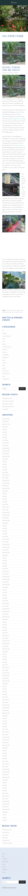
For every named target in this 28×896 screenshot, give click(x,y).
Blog (3, 856)
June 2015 (4, 689)
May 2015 (4, 691)
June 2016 (4, 656)
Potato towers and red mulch (11, 68)
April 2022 (4, 469)
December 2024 (5, 418)
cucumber (8, 310)
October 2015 (5, 678)
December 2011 (5, 801)
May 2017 (4, 627)
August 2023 (5, 426)
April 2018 (4, 598)
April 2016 (4, 662)
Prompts (4, 867)
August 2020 (5, 523)
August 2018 (5, 587)
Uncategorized (5, 378)
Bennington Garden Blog (18, 119)
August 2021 (5, 491)
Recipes (4, 368)
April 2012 (4, 790)
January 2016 (5, 670)
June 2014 (4, 721)
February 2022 (5, 475)
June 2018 (4, 592)
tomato (21, 312)
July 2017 (4, 622)
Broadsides (4, 869)
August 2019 (5, 555)
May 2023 (4, 434)
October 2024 (5, 421)
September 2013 (6, 745)
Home (3, 853)
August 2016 (5, 651)
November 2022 (6, 450)
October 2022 (5, 453)
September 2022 (6, 456)
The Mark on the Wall (7, 843)
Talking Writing (5, 840)
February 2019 (5, 571)
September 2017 (6, 616)
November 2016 (6, 643)
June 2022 (4, 464)
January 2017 (5, 638)
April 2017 (4, 630)
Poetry (3, 360)
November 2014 (6, 707)
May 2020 (4, 531)
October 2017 (5, 614)
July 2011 (4, 814)
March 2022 (5, 472)
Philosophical (5, 357)
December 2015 (5, 672)
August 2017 (5, 619)
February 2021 (5, 507)
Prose (3, 365)
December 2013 (5, 737)
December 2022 (5, 448)
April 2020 (4, 533)
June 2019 (4, 560)
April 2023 (4, 437)
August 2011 (5, 812)
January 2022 (5, 477)
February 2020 (5, 539)
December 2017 (5, 608)
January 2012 (5, 798)
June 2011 (4, 817)
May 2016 (4, 659)
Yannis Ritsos (5, 409)
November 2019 (6, 547)
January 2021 (5, 509)
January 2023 (5, 445)
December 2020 (5, 512)
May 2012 (4, 788)
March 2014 (5, 729)
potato (6, 312)
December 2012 (5, 769)
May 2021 (4, 499)
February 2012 (5, 796)
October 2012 (5, 774)
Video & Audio (5, 861)
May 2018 (4, 595)
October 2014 (5, 710)
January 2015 (5, 702)
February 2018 (5, 603)
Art (3, 330)
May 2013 (4, 755)
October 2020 (5, 517)
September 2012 (6, 777)
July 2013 (4, 750)
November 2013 (6, 739)
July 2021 (4, 493)
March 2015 (5, 697)
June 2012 (4, 785)
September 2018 (6, 584)
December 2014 (5, 705)
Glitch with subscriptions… (8, 406)
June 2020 (4, 528)
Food (3, 341)
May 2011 (4, 820)
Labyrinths (4, 349)
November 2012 (6, 772)
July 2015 (4, 686)
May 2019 (4, 563)
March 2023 (5, 440)
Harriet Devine (5, 832)
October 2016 (5, 646)
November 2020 (6, 515)
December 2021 (5, 480)
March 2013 (5, 761)
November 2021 (6, 483)
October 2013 (5, 742)
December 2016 (5, 640)
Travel (3, 376)
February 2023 (5, 442)
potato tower (11, 312)
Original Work (5, 354)
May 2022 (4, 467)
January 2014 (5, 734)
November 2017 (6, 611)
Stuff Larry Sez (5, 370)
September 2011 (6, 809)
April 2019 (4, 565)
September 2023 (6, 424)
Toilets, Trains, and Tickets (8, 401)
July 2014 (4, 718)
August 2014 (5, 715)
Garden (16, 72)
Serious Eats (5, 837)
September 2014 (6, 713)
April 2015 (4, 694)
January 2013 (5, 766)
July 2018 (4, 590)
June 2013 (4, 753)
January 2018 (5, 606)
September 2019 (6, 552)
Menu (15, 2)
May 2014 (4, 723)
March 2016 (5, 664)
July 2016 (4, 654)
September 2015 (6, 681)
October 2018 (5, 582)
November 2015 (6, 675)
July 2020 (4, 525)
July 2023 (4, 429)
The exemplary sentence (7, 403)
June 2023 (4, 432)
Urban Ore (18, 145)
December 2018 (5, 576)
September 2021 (6, 488)
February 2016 (5, 667)
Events (3, 338)
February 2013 (5, 763)
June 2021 (4, 496)
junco (3, 312)
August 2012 (5, 780)
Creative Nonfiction (6, 336)
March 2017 (5, 632)
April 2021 (4, 501)
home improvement (18, 310)
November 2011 (6, 804)
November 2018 (6, 579)
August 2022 (5, 459)
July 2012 (4, 782)
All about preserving (6, 829)
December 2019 (5, 544)
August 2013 (5, 747)
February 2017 (5, 635)
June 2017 (4, 624)
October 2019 (5, 549)
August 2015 (5, 683)
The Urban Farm (6, 373)
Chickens (4, 333)
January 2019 (5, 574)
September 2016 (6, 648)
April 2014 (4, 726)
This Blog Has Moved (7, 398)
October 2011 (5, 806)
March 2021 (5, 504)
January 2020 (5, 541)
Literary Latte (5, 835)
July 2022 (4, 461)
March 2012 (5, 793)
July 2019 (4, 557)
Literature (4, 352)
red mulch (17, 312)
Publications (4, 859)
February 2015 (5, 699)
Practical (4, 362)
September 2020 (6, 520)
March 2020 (5, 536)
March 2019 (5, 568)
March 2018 (5, 600)
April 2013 (4, 758)
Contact (4, 872)
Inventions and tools (6, 346)
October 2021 (5, 485)
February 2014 (5, 731)
